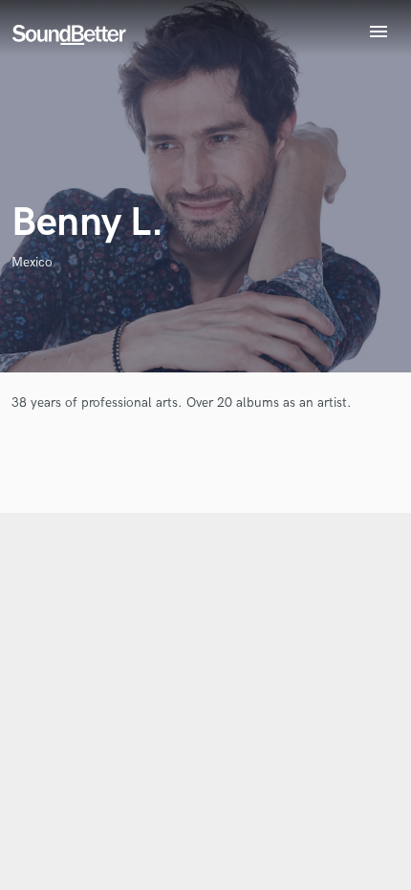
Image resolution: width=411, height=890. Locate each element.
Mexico (32, 262)
